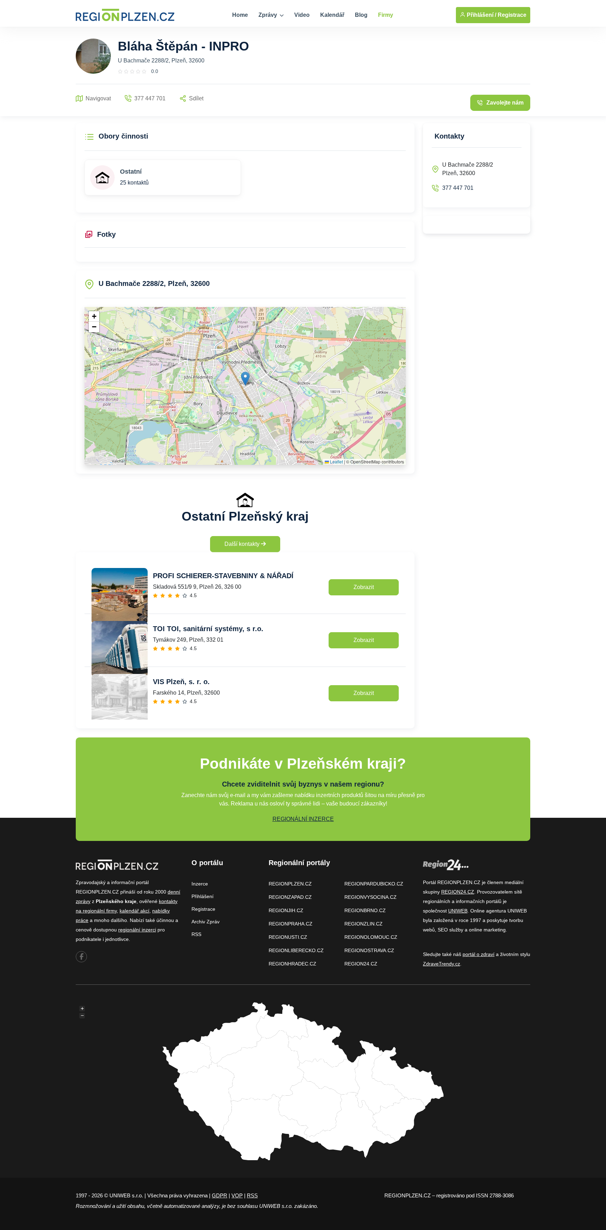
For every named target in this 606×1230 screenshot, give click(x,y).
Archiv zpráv (205, 921)
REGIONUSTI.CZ (288, 937)
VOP (237, 1195)
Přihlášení (202, 896)
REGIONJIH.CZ (286, 910)
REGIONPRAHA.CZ (290, 924)
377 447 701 (457, 188)
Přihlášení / (480, 15)
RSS (196, 934)
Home (240, 15)
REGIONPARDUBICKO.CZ (373, 884)
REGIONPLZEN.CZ (290, 884)
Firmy (385, 15)
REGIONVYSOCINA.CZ (370, 897)
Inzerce (199, 884)
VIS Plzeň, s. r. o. (181, 682)
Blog (361, 15)
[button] (245, 379)
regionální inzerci (137, 929)
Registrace (512, 15)
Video (302, 15)
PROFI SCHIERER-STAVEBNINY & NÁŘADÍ (223, 576)
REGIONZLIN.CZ (363, 924)
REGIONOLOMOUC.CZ (370, 937)
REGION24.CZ (360, 964)
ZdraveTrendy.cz (441, 964)
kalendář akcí (134, 911)
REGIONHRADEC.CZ (292, 964)
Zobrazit (364, 587)
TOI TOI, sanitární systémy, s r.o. (208, 629)
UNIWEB (457, 911)
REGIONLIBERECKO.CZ (296, 950)
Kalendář (332, 15)
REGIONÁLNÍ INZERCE (303, 819)
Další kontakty (242, 544)
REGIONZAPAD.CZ (290, 897)
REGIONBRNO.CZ (365, 910)
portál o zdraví (478, 954)
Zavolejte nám (505, 103)
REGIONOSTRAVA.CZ (369, 950)
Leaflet (336, 461)
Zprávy (268, 15)
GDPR (219, 1195)
